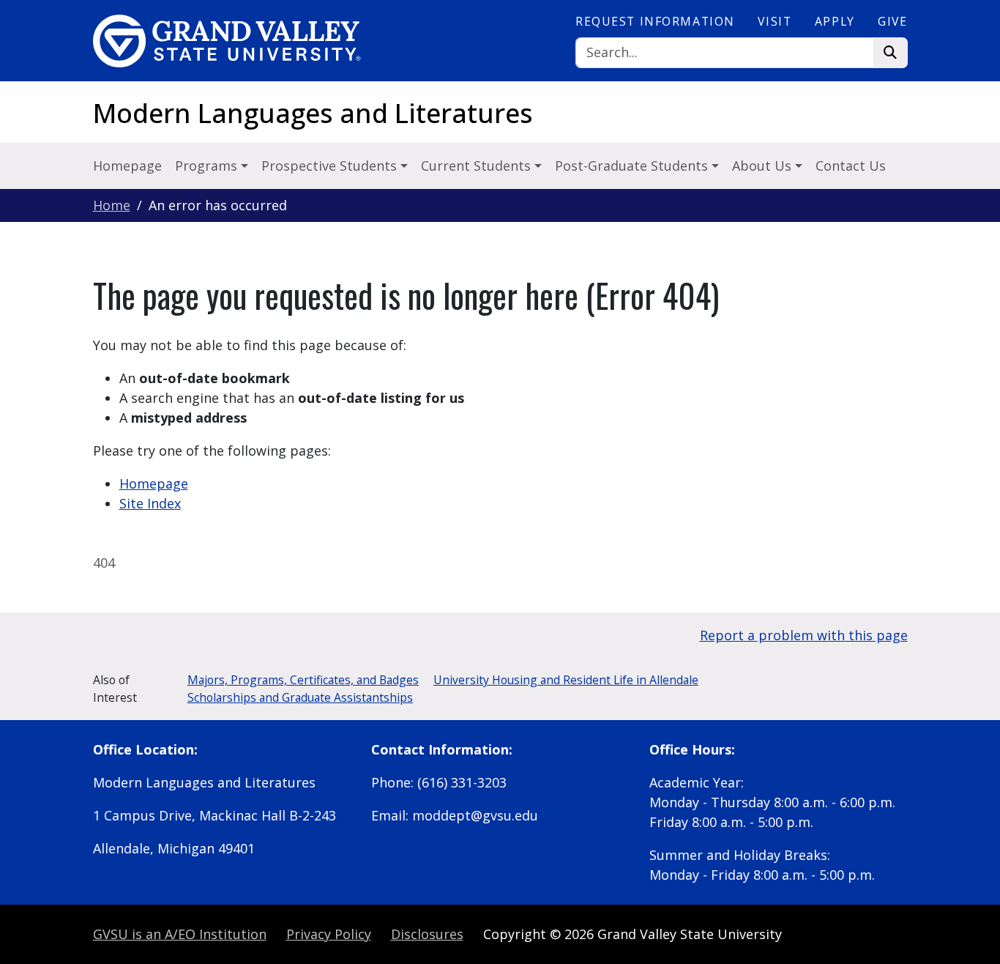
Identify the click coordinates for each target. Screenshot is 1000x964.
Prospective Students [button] (330, 165)
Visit (774, 21)
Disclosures (427, 934)
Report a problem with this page (804, 635)
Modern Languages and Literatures (313, 113)
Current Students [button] (477, 165)
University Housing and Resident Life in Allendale (565, 680)
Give (892, 21)
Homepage (127, 165)
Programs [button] (208, 165)
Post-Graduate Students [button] (633, 165)
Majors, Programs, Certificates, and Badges (303, 680)
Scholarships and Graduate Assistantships (300, 697)
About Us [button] (763, 165)
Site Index (150, 503)
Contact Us (851, 165)
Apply (835, 21)
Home (111, 205)
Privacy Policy (328, 934)
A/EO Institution (179, 934)
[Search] (890, 53)
